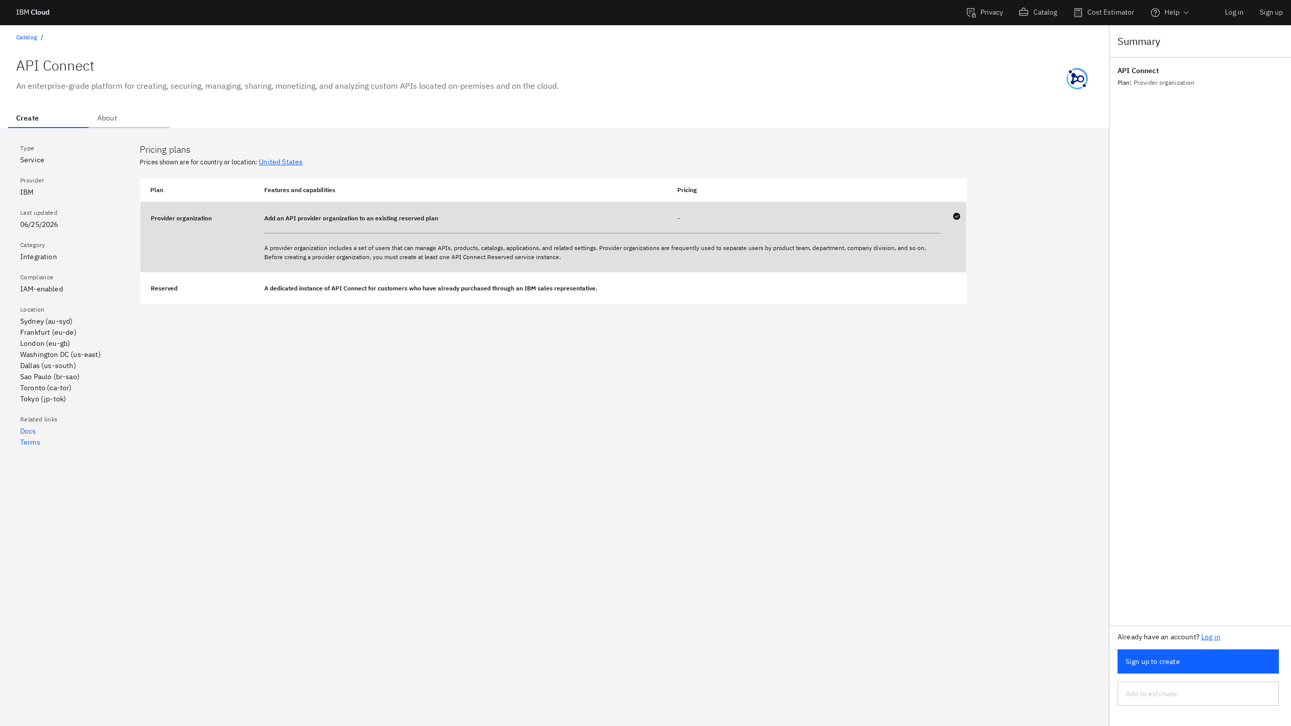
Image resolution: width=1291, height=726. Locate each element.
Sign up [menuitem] (1271, 12)
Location (32, 309)
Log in (1210, 636)
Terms (30, 442)
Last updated (38, 212)
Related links (38, 419)
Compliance (36, 277)
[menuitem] (984, 12)
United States (281, 161)
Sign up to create (1153, 661)
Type (27, 148)
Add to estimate (1151, 693)
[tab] (48, 118)
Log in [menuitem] (1234, 12)
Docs (28, 431)
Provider (32, 180)
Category (32, 245)
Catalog (26, 37)
